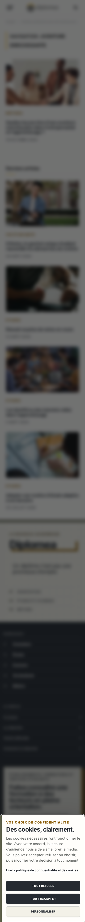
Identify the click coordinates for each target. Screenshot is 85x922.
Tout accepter (43, 898)
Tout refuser (43, 886)
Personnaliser (43, 911)
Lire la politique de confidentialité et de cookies (42, 870)
